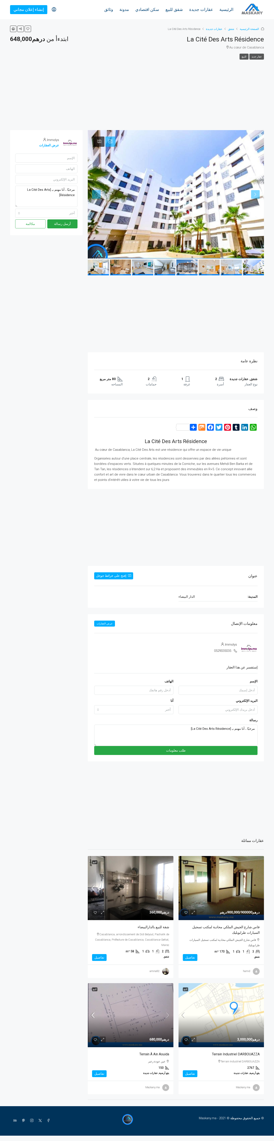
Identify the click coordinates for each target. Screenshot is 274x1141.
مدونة (124, 9)
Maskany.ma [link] (243, 1087)
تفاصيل (190, 957)
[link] (221, 888)
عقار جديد (257, 56)
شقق (231, 29)
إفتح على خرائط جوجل (111, 576)
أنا (172, 701)
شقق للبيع (174, 9)
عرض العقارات (105, 623)
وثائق (108, 9)
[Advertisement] (137, 92)
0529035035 (222, 651)
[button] (28, 29)
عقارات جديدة (201, 9)
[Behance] (14, 1121)
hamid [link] (246, 971)
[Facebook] (47, 1121)
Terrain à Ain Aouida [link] (154, 1054)
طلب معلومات (176, 750)
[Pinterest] (22, 1121)
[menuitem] (53, 9)
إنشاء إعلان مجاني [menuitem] (28, 9)
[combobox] (133, 709)
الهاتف (169, 681)
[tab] (110, 142)
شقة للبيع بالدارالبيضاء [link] (153, 927)
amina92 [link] (155, 971)
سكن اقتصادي (147, 9)
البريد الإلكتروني (247, 701)
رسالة (253, 720)
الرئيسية (226, 9)
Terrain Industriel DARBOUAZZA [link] (236, 1054)
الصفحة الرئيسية (249, 29)
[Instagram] (30, 1121)
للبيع (244, 56)
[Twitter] (39, 1121)
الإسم (254, 681)
